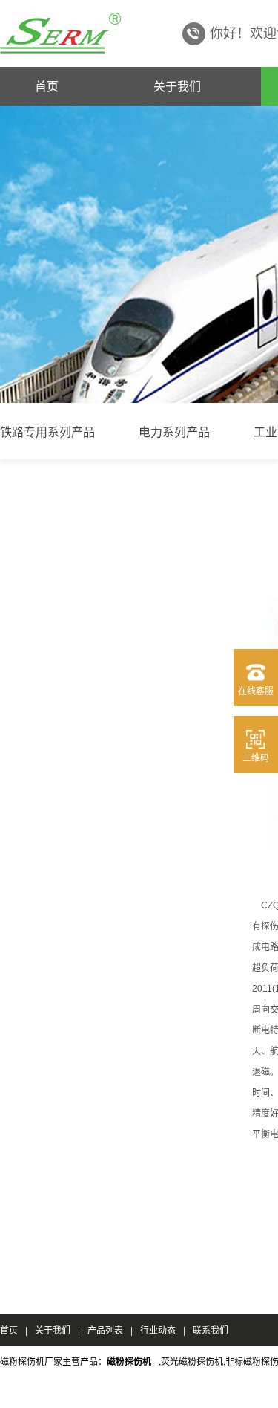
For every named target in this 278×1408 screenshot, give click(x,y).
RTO (131, 1392)
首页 (47, 85)
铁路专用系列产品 (47, 431)
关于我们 (177, 85)
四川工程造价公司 (192, 1392)
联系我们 (210, 1329)
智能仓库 (25, 1392)
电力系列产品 (174, 431)
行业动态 (158, 1329)
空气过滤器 (82, 1392)
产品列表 (105, 1329)
